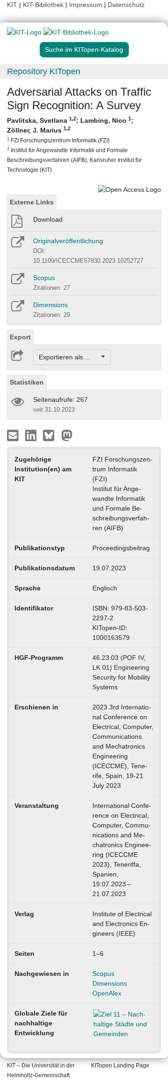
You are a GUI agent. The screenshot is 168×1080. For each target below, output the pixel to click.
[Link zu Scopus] (17, 282)
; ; (74, 144)
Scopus (44, 277)
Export (20, 337)
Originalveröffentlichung (68, 241)
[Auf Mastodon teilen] (67, 435)
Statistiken (27, 382)
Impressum (85, 4)
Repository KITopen (43, 71)
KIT (12, 4)
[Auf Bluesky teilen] (51, 435)
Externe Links (32, 202)
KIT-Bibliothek (44, 4)
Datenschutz (126, 4)
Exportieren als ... (69, 357)
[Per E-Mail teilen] (14, 435)
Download (48, 219)
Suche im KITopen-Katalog (84, 49)
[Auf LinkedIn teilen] (32, 435)
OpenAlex (106, 993)
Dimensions (50, 305)
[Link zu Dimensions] (17, 309)
